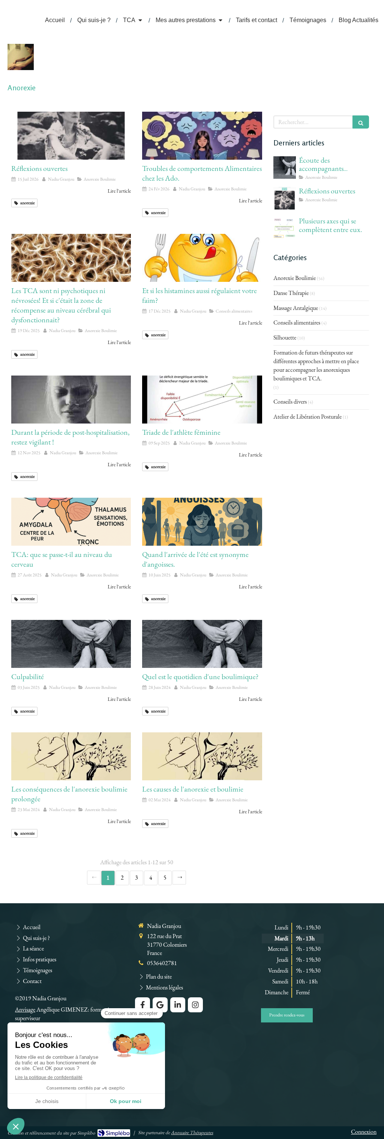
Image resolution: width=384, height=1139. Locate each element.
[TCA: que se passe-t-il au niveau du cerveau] (71, 522)
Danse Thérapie (291, 293)
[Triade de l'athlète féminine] (202, 400)
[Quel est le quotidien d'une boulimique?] (202, 644)
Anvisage (25, 1009)
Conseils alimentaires (296, 322)
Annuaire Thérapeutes (192, 1132)
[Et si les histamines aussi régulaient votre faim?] (202, 258)
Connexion (363, 1132)
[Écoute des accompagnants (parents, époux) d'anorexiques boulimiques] (284, 167)
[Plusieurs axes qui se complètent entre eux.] (284, 228)
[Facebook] (142, 1004)
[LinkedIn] (177, 1004)
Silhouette (284, 337)
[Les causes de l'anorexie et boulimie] (202, 756)
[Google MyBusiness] (160, 1004)
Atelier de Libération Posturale (307, 417)
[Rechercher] (360, 122)
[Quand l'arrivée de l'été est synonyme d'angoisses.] (202, 522)
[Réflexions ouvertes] (71, 136)
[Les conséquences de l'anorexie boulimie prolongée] (71, 756)
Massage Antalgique (295, 308)
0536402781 (162, 963)
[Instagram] (195, 1004)
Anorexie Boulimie (294, 278)
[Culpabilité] (71, 644)
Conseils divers (290, 402)
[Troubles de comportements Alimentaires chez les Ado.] (202, 136)
